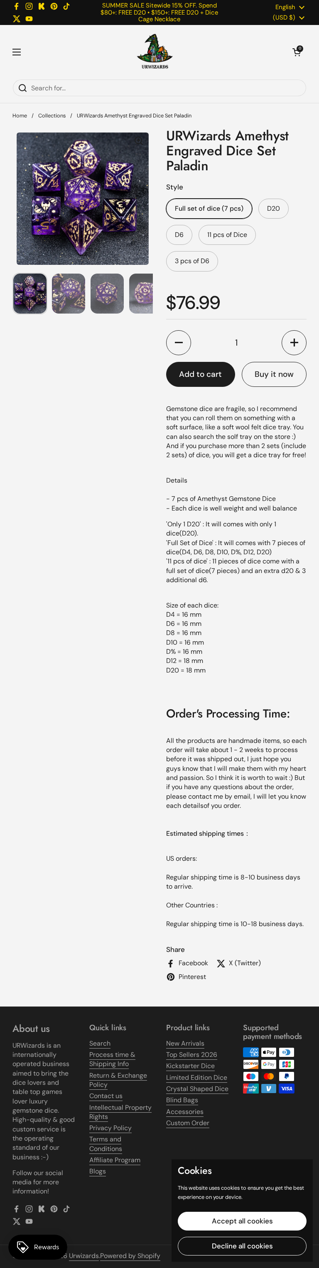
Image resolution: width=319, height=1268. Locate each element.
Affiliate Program (114, 1160)
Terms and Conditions (105, 1144)
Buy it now (274, 374)
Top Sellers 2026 (191, 1054)
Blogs (97, 1171)
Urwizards (84, 1255)
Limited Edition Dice (196, 1077)
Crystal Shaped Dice (197, 1088)
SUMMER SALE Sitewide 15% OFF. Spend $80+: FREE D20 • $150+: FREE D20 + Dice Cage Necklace (159, 12)
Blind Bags (182, 1100)
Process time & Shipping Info (112, 1059)
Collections (52, 115)
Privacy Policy (110, 1128)
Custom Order (187, 1123)
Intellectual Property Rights (120, 1112)
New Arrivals (185, 1043)
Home (19, 115)
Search (99, 1043)
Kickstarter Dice (190, 1065)
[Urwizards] (155, 52)
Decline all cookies (242, 1246)
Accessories (185, 1111)
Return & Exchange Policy (118, 1080)
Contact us (106, 1095)
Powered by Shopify (130, 1255)
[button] (296, 52)
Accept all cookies (242, 1221)
